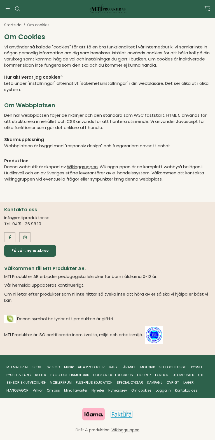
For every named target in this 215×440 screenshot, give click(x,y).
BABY (113, 367)
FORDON (162, 375)
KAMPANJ (154, 382)
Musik (69, 367)
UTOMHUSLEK (183, 375)
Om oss (53, 390)
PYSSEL (196, 367)
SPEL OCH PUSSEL (173, 367)
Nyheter (98, 390)
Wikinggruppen (82, 167)
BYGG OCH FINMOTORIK (69, 375)
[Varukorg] (207, 8)
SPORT (37, 367)
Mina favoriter (75, 390)
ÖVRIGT (173, 382)
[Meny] (8, 8)
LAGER (188, 382)
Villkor (38, 390)
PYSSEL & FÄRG (18, 375)
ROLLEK (40, 375)
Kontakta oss (186, 390)
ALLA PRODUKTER (91, 367)
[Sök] (17, 8)
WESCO (53, 367)
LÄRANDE (129, 367)
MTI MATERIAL (17, 367)
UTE (201, 375)
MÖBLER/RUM (61, 382)
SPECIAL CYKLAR (130, 382)
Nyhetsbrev (117, 390)
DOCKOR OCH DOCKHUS (113, 375)
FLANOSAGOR (17, 390)
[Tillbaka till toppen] (203, 432)
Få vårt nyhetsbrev (30, 250)
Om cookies (141, 390)
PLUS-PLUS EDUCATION (94, 382)
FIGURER (144, 375)
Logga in (163, 390)
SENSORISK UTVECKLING (26, 382)
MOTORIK (147, 367)
